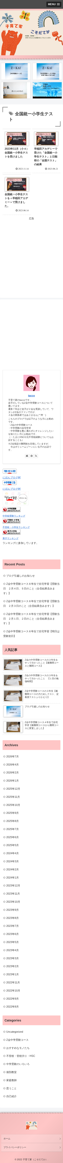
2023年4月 (12, 950)
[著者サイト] (27, 456)
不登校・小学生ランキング (16, 527)
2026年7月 (12, 756)
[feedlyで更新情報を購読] (31, 456)
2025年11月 (13, 796)
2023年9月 (12, 909)
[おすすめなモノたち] (16, 90)
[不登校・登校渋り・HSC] (47, 90)
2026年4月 (12, 764)
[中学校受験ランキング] (11, 511)
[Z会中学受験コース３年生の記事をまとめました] (47, 71)
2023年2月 (12, 966)
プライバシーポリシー (15, 1147)
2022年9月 (12, 998)
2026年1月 (12, 780)
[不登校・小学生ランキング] (11, 522)
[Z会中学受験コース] (16, 71)
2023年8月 (12, 918)
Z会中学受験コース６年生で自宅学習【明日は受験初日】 (31, 633)
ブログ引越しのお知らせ (20, 575)
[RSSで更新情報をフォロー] (36, 456)
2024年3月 (12, 861)
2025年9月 (12, 813)
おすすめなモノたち (18, 1048)
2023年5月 (12, 942)
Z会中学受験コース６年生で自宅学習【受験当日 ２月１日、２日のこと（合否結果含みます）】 (31, 619)
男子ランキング (10, 538)
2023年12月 (13, 885)
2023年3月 (12, 958)
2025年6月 (12, 837)
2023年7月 (12, 926)
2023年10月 (13, 901)
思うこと (11, 1088)
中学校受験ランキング (14, 516)
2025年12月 (13, 788)
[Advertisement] (31, 252)
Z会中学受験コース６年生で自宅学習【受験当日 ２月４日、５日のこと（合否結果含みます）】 (31, 588)
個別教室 (11, 1072)
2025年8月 (12, 821)
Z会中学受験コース (17, 1039)
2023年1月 (12, 974)
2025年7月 (12, 829)
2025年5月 (12, 845)
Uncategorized (14, 1031)
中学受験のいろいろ (18, 1064)
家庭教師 (11, 1080)
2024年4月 (12, 853)
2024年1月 (12, 877)
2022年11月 (13, 982)
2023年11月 (13, 893)
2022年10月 (13, 990)
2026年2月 (12, 772)
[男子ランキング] (11, 533)
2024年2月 (12, 869)
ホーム (7, 1138)
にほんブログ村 (12, 477)
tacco (31, 395)
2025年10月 (13, 805)
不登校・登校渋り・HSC (20, 1056)
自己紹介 (11, 1096)
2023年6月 (12, 934)
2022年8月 (12, 1006)
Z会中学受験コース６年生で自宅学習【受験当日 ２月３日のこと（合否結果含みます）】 (31, 603)
